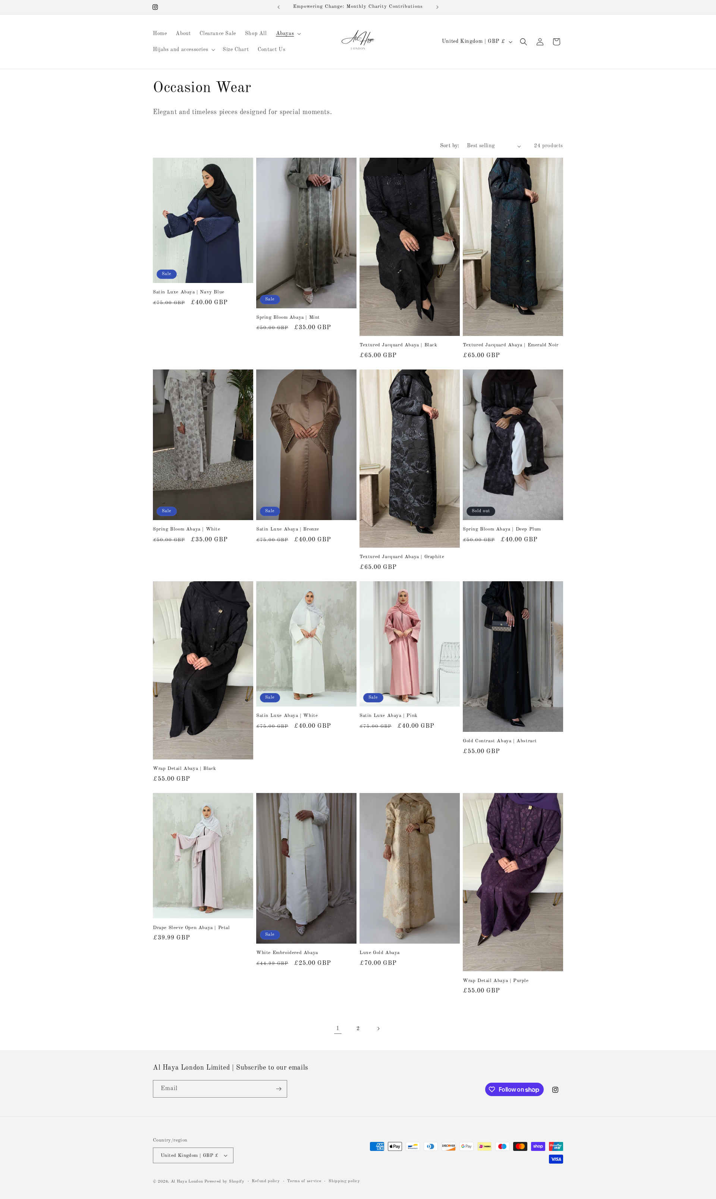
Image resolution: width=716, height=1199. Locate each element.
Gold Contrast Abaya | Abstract (500, 741)
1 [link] (338, 1029)
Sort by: (449, 145)
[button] (287, 33)
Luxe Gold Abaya (379, 952)
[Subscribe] (278, 1089)
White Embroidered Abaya (287, 952)
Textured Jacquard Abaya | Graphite (401, 556)
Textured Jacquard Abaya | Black (398, 345)
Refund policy (266, 1181)
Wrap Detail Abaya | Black (184, 768)
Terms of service (304, 1181)
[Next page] (378, 1028)
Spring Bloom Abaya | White (186, 529)
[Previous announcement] (278, 7)
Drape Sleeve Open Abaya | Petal (191, 927)
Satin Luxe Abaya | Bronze (287, 529)
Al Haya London (187, 1182)
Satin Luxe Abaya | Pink (388, 715)
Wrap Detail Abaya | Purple (496, 980)
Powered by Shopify (224, 1182)
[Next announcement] (437, 7)
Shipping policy (344, 1181)
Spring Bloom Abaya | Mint (288, 317)
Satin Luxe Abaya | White (287, 715)
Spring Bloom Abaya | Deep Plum (502, 529)
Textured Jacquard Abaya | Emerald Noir (511, 345)
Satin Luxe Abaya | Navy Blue (188, 292)
